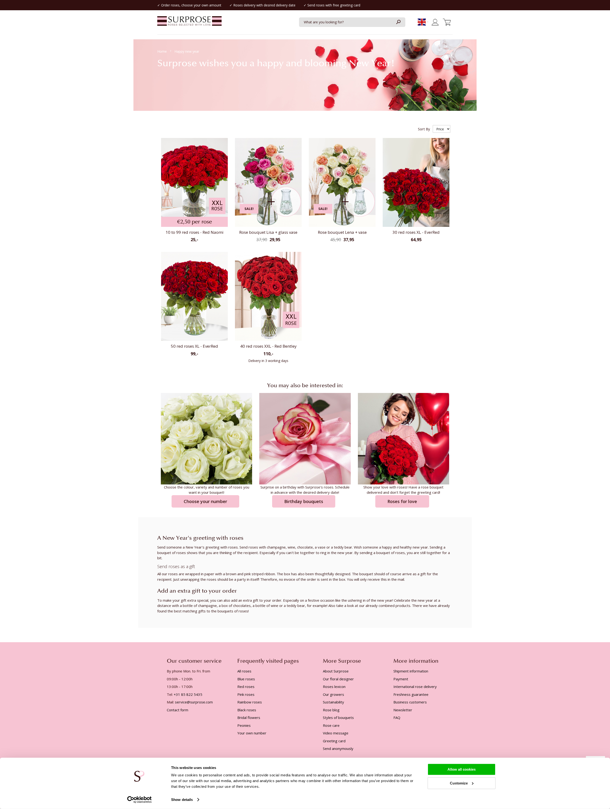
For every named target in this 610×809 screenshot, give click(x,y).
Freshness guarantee (410, 694)
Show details (182, 800)
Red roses (245, 686)
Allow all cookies (461, 769)
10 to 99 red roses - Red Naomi (195, 232)
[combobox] (352, 22)
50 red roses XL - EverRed (194, 346)
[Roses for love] (403, 438)
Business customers (410, 702)
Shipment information (410, 671)
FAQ (396, 717)
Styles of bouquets (338, 717)
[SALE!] (268, 225)
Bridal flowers (248, 717)
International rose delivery (415, 686)
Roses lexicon (334, 686)
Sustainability (333, 702)
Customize (459, 783)
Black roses (246, 709)
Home (162, 51)
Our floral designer (338, 679)
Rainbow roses (249, 702)
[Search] (398, 22)
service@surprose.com (194, 702)
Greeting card (334, 740)
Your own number (251, 733)
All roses (244, 671)
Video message (335, 733)
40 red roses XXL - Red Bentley (268, 346)
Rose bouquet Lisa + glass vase (268, 232)
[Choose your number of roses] (206, 438)
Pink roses (245, 694)
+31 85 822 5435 (188, 694)
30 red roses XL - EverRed (416, 232)
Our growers (333, 694)
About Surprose (336, 671)
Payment (400, 679)
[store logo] (189, 23)
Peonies (244, 725)
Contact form (177, 709)
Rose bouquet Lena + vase (342, 232)
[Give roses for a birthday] (305, 438)
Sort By (424, 129)
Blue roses (246, 679)
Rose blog (331, 709)
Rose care (331, 725)
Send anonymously (338, 748)
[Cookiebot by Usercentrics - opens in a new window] (139, 799)
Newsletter (402, 709)
